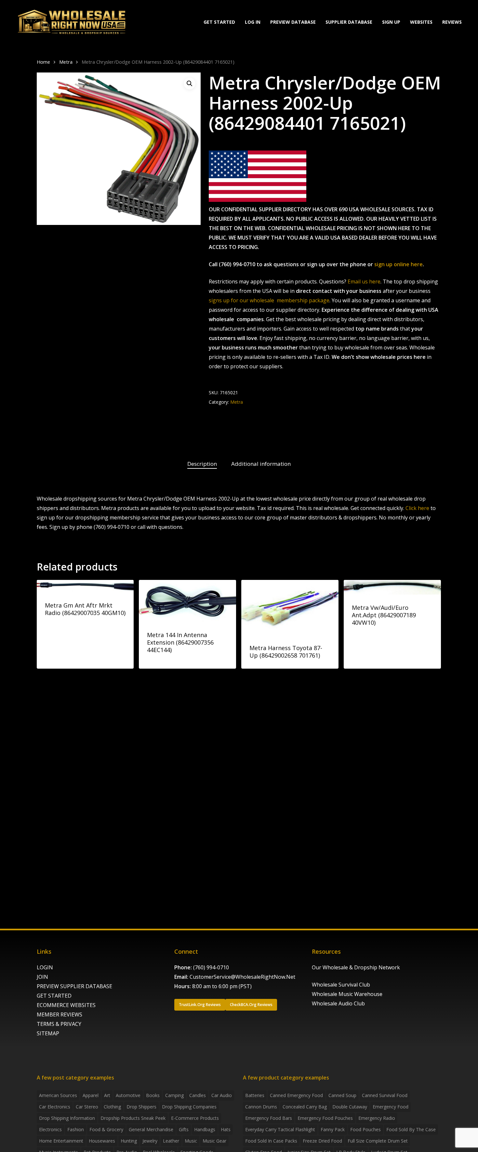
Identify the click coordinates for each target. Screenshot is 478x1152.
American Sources (58, 1095)
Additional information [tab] (261, 463)
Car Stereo (87, 1107)
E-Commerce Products (195, 1118)
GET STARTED (54, 995)
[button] (189, 83)
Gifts (184, 1129)
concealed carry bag (305, 1107)
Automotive (128, 1095)
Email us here (364, 281)
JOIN (42, 976)
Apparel (91, 1095)
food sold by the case (411, 1129)
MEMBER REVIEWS (59, 1014)
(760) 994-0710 (211, 967)
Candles (197, 1095)
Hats (226, 1129)
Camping (174, 1095)
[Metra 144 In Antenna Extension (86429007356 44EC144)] (187, 601)
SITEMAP (48, 1033)
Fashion (75, 1129)
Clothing (112, 1107)
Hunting (129, 1141)
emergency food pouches (325, 1118)
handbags (204, 1129)
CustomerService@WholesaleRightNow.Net (242, 976)
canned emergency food (296, 1095)
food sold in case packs (271, 1141)
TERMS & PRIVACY (59, 1024)
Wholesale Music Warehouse (347, 994)
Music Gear (214, 1141)
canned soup (342, 1095)
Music (191, 1141)
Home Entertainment (61, 1141)
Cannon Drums (261, 1107)
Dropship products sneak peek (133, 1118)
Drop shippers (141, 1107)
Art (107, 1095)
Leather (171, 1141)
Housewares (102, 1141)
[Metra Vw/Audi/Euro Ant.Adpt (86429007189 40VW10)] (392, 587)
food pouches (365, 1129)
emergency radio (376, 1118)
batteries (254, 1095)
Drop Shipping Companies (189, 1107)
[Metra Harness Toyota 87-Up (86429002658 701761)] (290, 607)
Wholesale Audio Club (338, 1003)
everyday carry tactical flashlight (280, 1129)
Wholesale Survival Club (341, 984)
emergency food (390, 1107)
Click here (417, 508)
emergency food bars (268, 1118)
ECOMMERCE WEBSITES (66, 1005)
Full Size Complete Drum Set (378, 1141)
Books (153, 1095)
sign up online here (398, 264)
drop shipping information (67, 1118)
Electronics (50, 1129)
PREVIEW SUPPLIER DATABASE (74, 986)
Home (43, 62)
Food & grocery (106, 1129)
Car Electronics (54, 1107)
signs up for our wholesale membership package (269, 300)
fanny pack (333, 1129)
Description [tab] (202, 463)
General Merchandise (151, 1129)
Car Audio (221, 1095)
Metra (66, 62)
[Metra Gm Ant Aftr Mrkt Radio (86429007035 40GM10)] (85, 586)
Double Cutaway (349, 1107)
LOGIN (45, 967)
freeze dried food (322, 1141)
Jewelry (149, 1141)
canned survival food (384, 1095)
